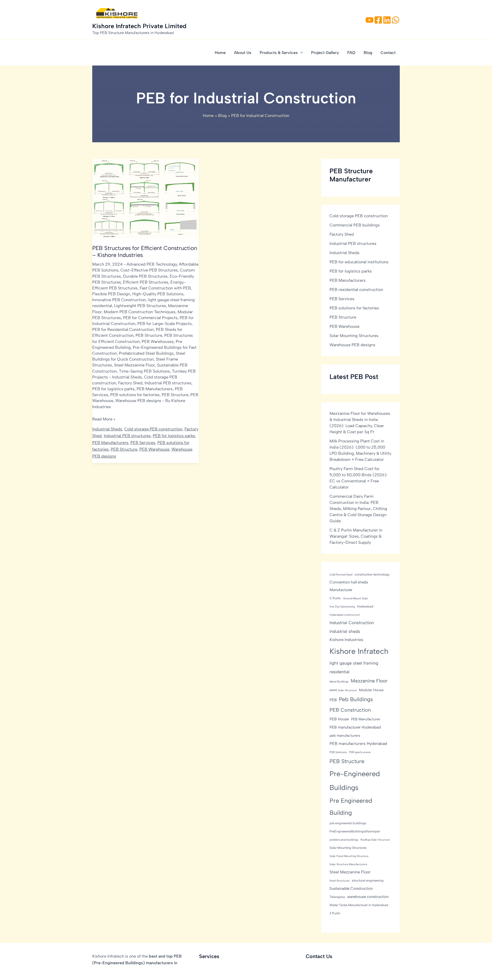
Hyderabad (365, 606)
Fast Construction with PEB (165, 288)
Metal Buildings (339, 681)
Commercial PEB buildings (355, 225)
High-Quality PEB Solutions (157, 293)
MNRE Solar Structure (343, 690)
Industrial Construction (352, 622)
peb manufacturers (345, 735)
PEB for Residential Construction (123, 329)
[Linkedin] (387, 20)
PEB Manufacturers (155, 388)
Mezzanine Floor (369, 681)
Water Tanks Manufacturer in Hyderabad (359, 905)
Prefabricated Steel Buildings (146, 353)
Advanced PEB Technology (152, 264)
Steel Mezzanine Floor (134, 365)
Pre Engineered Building (351, 806)
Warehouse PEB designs (138, 400)
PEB (333, 700)
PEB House (339, 719)
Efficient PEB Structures (145, 282)
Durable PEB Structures (145, 276)
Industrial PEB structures (168, 383)
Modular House (371, 690)
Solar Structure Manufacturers (348, 864)
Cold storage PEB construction (153, 429)
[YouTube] (369, 20)
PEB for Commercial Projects (150, 317)
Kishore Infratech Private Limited (139, 26)
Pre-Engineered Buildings (355, 780)
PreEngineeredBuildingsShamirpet (355, 831)
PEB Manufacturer (365, 719)
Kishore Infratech (359, 651)
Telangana (337, 897)
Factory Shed (130, 383)
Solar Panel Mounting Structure (349, 856)
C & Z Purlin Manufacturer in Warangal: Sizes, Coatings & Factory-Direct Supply (356, 536)
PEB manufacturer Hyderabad (355, 727)
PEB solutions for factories (135, 394)
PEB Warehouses (158, 341)
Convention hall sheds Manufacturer (349, 586)
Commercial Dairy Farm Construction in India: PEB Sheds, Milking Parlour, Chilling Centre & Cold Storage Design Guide (358, 508)
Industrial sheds (345, 631)
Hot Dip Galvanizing (342, 606)
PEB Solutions (338, 752)
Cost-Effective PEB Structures (149, 270)
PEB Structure (149, 335)
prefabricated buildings (344, 839)
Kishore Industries (346, 639)
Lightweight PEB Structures (140, 305)
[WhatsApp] (396, 20)
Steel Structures (340, 880)
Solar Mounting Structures (354, 335)
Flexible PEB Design (111, 293)
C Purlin (335, 598)
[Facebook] (378, 20)
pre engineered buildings (348, 823)
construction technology (372, 574)
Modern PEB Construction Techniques (140, 311)
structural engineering (368, 880)
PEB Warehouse (154, 449)
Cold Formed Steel (341, 574)
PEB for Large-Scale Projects (164, 323)
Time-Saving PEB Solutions (144, 371)
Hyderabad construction (345, 614)
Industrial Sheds (127, 377)
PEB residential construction (356, 289)
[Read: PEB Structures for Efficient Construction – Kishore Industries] (145, 198)
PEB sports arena (360, 752)
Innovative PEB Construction (119, 299)
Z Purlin (335, 913)
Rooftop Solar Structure (375, 839)
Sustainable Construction (351, 888)
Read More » (103, 419)
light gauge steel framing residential (354, 667)
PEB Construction (350, 710)
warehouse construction (367, 896)
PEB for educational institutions (359, 261)
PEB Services (142, 442)
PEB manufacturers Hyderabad (358, 743)
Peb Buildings (356, 699)
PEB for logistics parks (113, 388)
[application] (300, 53)
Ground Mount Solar (355, 598)
